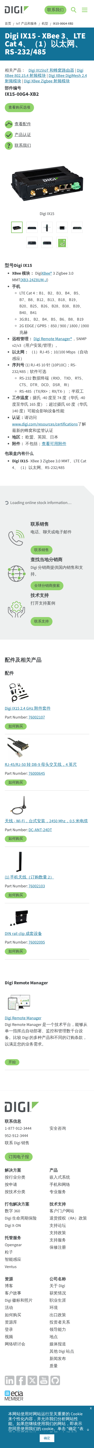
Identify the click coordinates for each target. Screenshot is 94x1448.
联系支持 (41, 621)
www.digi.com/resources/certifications (45, 424)
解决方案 (13, 1170)
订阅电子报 (18, 1157)
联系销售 (41, 549)
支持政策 (58, 1233)
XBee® (47, 273)
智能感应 (13, 1259)
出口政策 (58, 1315)
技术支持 (58, 1204)
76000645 (37, 773)
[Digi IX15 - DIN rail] (47, 227)
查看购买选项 (19, 107)
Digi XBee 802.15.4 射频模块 (44, 73)
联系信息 (13, 1121)
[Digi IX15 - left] (32, 242)
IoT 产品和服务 (26, 24)
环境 (54, 1308)
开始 (12, 1062)
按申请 (11, 1184)
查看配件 (23, 124)
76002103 (37, 886)
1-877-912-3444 (18, 1128)
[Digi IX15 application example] (62, 242)
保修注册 (58, 1247)
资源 (9, 1279)
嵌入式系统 (60, 1177)
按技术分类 (15, 1192)
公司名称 (58, 1279)
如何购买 (15, 726)
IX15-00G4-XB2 (63, 24)
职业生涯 (58, 1300)
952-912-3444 (16, 1136)
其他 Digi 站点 (62, 1351)
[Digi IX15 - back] (32, 227)
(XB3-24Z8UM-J (33, 280)
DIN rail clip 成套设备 (23, 934)
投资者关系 (60, 1322)
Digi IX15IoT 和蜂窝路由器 (51, 70)
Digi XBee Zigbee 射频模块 (47, 81)
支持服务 (58, 1240)
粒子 (9, 1252)
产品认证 (23, 135)
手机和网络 (60, 1184)
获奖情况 (58, 1293)
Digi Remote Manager (23, 1018)
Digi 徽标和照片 (19, 1300)
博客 (9, 1286)
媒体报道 (58, 1344)
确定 (47, 1438)
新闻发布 (58, 1359)
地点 (54, 1337)
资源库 (11, 1322)
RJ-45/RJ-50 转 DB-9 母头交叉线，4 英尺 (41, 764)
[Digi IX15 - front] (77, 227)
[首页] (17, 10)
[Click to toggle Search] (74, 10)
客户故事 (13, 1293)
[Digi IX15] (17, 227)
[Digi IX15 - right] (47, 242)
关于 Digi (57, 1286)
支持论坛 (58, 1225)
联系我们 (55, 10)
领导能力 (58, 1329)
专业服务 (58, 1192)
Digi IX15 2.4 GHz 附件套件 (28, 708)
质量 (54, 1366)
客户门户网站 (62, 1211)
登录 (9, 1329)
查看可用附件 (54, 444)
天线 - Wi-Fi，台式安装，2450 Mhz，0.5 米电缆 (46, 821)
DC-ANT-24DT (40, 830)
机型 (45, 24)
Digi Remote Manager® (53, 339)
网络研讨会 (15, 1344)
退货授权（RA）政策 (68, 1218)
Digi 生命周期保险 (21, 1218)
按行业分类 (15, 1177)
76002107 (37, 717)
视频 (9, 1337)
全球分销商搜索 (47, 585)
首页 (8, 24)
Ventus (11, 1267)
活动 (9, 1308)
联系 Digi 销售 (17, 1143)
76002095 (37, 942)
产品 (54, 1170)
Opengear (13, 1245)
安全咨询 (58, 1128)
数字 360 (12, 1211)
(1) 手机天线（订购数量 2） (29, 877)
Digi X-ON (13, 1225)
